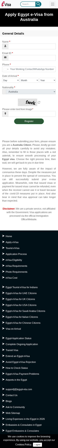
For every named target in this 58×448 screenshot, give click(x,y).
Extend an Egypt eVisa (18, 356)
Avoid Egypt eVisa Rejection (21, 362)
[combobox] (5, 69)
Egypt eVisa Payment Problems (22, 374)
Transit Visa (12, 350)
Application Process (16, 254)
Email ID (7, 53)
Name (6, 41)
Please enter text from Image (17, 109)
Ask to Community (15, 407)
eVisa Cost (11, 278)
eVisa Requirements (16, 266)
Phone (6, 64)
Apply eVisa (12, 242)
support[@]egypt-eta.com (19, 389)
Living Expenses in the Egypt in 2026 (25, 419)
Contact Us (11, 395)
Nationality (8, 87)
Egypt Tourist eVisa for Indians (22, 287)
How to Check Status (17, 368)
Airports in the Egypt (16, 380)
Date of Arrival (10, 76)
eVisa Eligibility (14, 260)
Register (29, 121)
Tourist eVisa (12, 248)
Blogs (9, 401)
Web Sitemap (13, 413)
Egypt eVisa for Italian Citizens (22, 317)
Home (9, 236)
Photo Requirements (16, 272)
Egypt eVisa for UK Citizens (20, 299)
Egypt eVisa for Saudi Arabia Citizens (25, 311)
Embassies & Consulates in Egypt (23, 425)
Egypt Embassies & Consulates (22, 431)
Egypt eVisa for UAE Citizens (21, 293)
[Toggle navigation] (53, 4)
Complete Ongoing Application (22, 344)
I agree (37, 445)
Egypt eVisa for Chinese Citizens (23, 323)
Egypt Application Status (18, 338)
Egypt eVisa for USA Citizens (21, 305)
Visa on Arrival (13, 329)
